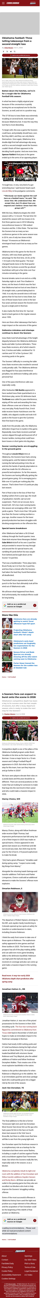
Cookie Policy (7, 1271)
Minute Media (12, 1284)
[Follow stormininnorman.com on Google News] (34, 605)
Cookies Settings (8, 1279)
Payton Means (9, 714)
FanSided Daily (8, 1263)
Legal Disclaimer (31, 1271)
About (4, 1256)
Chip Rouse (8, 48)
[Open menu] (3, 3)
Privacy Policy (7, 1267)
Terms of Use (30, 1267)
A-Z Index (28, 1275)
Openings (28, 1256)
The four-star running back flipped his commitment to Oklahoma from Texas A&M (19, 1030)
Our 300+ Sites (30, 1260)
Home (4, 677)
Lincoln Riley (7, 191)
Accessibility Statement (11, 1275)
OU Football (12, 677)
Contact (5, 1260)
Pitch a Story (30, 1263)
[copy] (14, 51)
